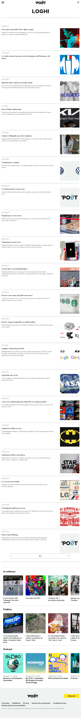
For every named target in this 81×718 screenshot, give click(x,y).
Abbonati (71, 696)
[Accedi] (78, 2)
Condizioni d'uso (59, 703)
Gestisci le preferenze (41, 703)
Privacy (26, 703)
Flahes (7, 609)
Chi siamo (6, 703)
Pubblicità (16, 703)
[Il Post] (40, 2)
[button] (12, 556)
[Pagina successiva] (68, 556)
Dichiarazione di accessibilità (13, 705)
